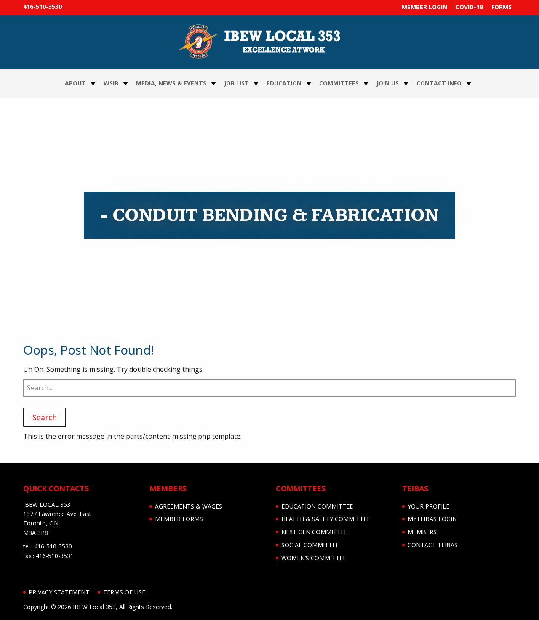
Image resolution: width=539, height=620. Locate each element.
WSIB (111, 83)
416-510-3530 (42, 7)
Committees (339, 83)
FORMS (501, 7)
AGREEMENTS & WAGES (188, 506)
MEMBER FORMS (179, 519)
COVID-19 (469, 7)
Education (284, 83)
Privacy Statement (59, 592)
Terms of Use (124, 592)
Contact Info (439, 83)
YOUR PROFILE (428, 506)
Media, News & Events (171, 83)
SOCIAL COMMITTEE (310, 545)
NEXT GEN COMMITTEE (314, 532)
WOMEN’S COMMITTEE (313, 558)
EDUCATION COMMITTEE (317, 506)
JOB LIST (236, 83)
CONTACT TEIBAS (433, 545)
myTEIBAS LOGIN (432, 519)
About (75, 83)
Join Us (387, 83)
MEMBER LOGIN (424, 7)
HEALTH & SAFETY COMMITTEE (325, 519)
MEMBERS (422, 532)
